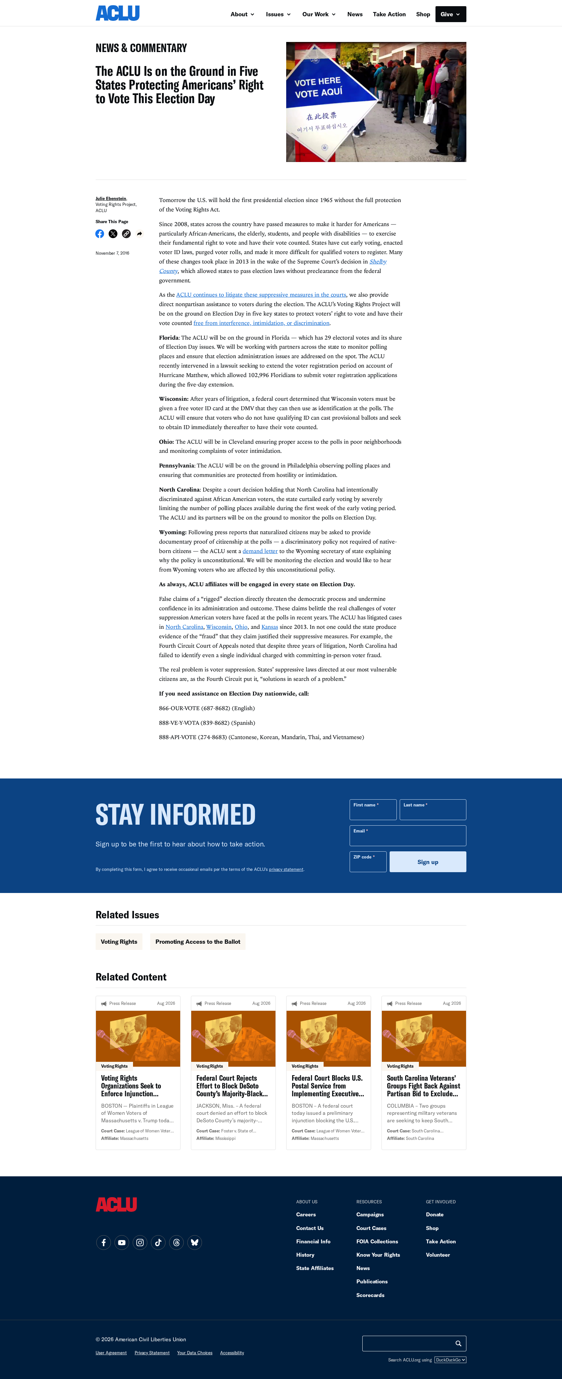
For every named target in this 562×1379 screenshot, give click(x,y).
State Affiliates (315, 1268)
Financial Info (313, 1241)
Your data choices (194, 1352)
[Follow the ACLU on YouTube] (121, 1242)
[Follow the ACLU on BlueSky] (194, 1242)
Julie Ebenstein (111, 198)
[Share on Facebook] (99, 235)
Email (359, 830)
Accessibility (232, 1352)
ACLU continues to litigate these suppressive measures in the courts (261, 294)
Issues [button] (275, 14)
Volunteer (438, 1254)
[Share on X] (113, 235)
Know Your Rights (378, 1254)
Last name (414, 804)
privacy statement (286, 869)
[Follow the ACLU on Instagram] (140, 1242)
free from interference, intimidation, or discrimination (261, 323)
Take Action (389, 14)
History (305, 1254)
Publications (372, 1281)
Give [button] (448, 14)
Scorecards (370, 1295)
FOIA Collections (377, 1241)
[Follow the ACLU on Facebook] (103, 1242)
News (355, 14)
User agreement (111, 1352)
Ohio (241, 626)
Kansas (269, 626)
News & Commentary (138, 49)
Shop (423, 14)
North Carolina (184, 626)
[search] (458, 1343)
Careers (305, 1214)
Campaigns (370, 1214)
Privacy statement (152, 1352)
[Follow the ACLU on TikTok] (158, 1242)
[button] (126, 234)
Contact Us (310, 1228)
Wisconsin (219, 626)
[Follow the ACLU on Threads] (176, 1242)
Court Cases (371, 1228)
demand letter (260, 551)
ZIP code (362, 856)
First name (364, 804)
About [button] (240, 14)
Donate (435, 1214)
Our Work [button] (316, 14)
